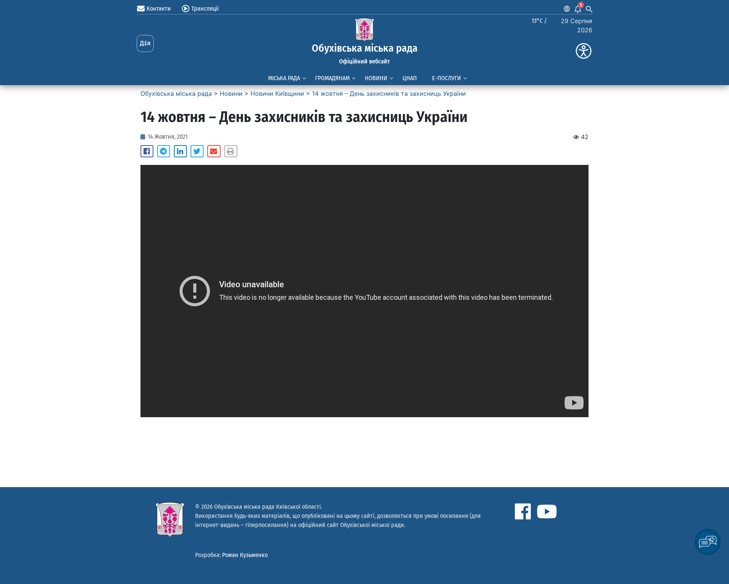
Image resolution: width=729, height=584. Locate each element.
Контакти (159, 8)
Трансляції (205, 8)
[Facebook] (523, 511)
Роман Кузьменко (245, 555)
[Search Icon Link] (589, 9)
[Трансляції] (185, 9)
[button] (146, 151)
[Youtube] (547, 511)
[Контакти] (141, 9)
